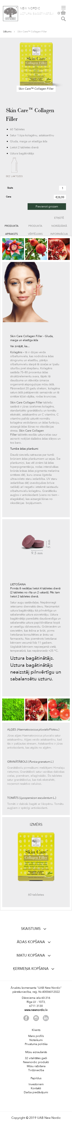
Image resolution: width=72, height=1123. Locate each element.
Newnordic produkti (36, 1062)
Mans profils (36, 1036)
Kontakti (36, 1088)
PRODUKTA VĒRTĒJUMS (35, 227)
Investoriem (36, 1084)
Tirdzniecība (36, 1070)
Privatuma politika (36, 1044)
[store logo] (10, 13)
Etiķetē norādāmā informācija (59, 219)
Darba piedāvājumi (36, 1092)
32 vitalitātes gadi (36, 1058)
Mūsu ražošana (36, 1066)
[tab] (11, 226)
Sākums (7, 31)
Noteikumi (36, 1040)
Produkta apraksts (11, 227)
